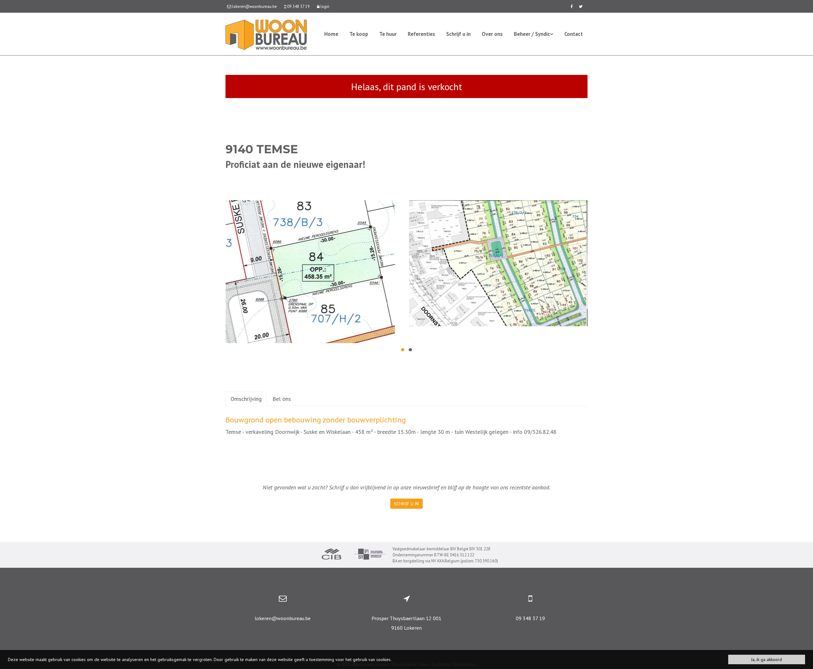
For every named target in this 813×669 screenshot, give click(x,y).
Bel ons (281, 398)
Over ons (492, 33)
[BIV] (370, 555)
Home (331, 33)
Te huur (388, 33)
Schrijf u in (458, 33)
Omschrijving (246, 398)
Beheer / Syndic (532, 33)
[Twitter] (580, 6)
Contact (573, 33)
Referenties (421, 33)
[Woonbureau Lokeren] (266, 34)
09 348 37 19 (530, 618)
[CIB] (331, 554)
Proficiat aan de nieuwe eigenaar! (295, 164)
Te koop (358, 33)
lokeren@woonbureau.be (283, 618)
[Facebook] (571, 6)
